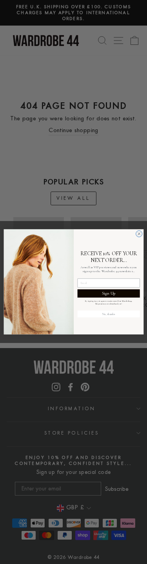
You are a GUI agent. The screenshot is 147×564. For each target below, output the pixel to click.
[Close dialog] (139, 234)
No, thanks (108, 314)
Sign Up (108, 293)
